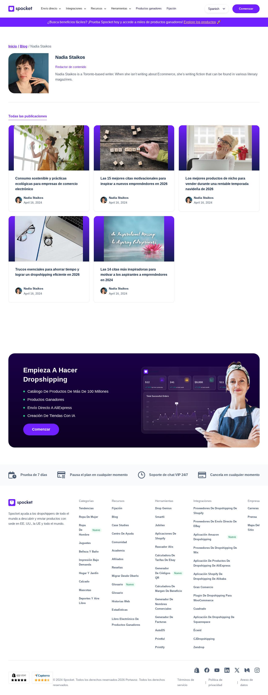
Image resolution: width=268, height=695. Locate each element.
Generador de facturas (164, 619)
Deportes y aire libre (89, 601)
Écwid (197, 630)
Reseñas (117, 567)
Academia (118, 550)
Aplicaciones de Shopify (165, 536)
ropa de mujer (88, 516)
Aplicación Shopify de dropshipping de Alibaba (209, 576)
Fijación (171, 8)
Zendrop (198, 647)
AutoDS (160, 630)
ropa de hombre (84, 530)
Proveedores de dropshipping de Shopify (215, 510)
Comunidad (119, 542)
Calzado (84, 581)
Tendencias (86, 508)
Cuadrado (199, 608)
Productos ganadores (149, 8)
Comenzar (246, 8)
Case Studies (120, 525)
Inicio (12, 46)
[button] (51, 8)
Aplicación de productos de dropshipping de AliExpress (211, 563)
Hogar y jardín (88, 573)
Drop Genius (163, 508)
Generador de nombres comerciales (164, 604)
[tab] (27, 116)
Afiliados (117, 559)
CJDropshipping (204, 638)
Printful (160, 638)
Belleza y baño (89, 551)
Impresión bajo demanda (89, 562)
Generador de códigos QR (162, 573)
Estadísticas (120, 609)
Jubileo (160, 525)
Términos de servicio (185, 682)
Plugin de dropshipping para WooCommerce (212, 598)
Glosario (117, 584)
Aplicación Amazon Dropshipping (206, 537)
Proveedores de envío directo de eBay (215, 524)
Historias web (121, 601)
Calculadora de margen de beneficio (168, 588)
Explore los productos (200, 22)
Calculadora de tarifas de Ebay (165, 558)
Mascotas (85, 590)
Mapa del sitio (254, 527)
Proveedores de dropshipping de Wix (215, 550)
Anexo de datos (246, 682)
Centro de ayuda (123, 533)
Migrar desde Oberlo (125, 575)
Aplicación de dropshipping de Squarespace (213, 619)
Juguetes (85, 543)
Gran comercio (203, 587)
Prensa (252, 516)
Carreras (253, 508)
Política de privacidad (215, 682)
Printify (160, 647)
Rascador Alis (164, 546)
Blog (23, 46)
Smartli (160, 516)
